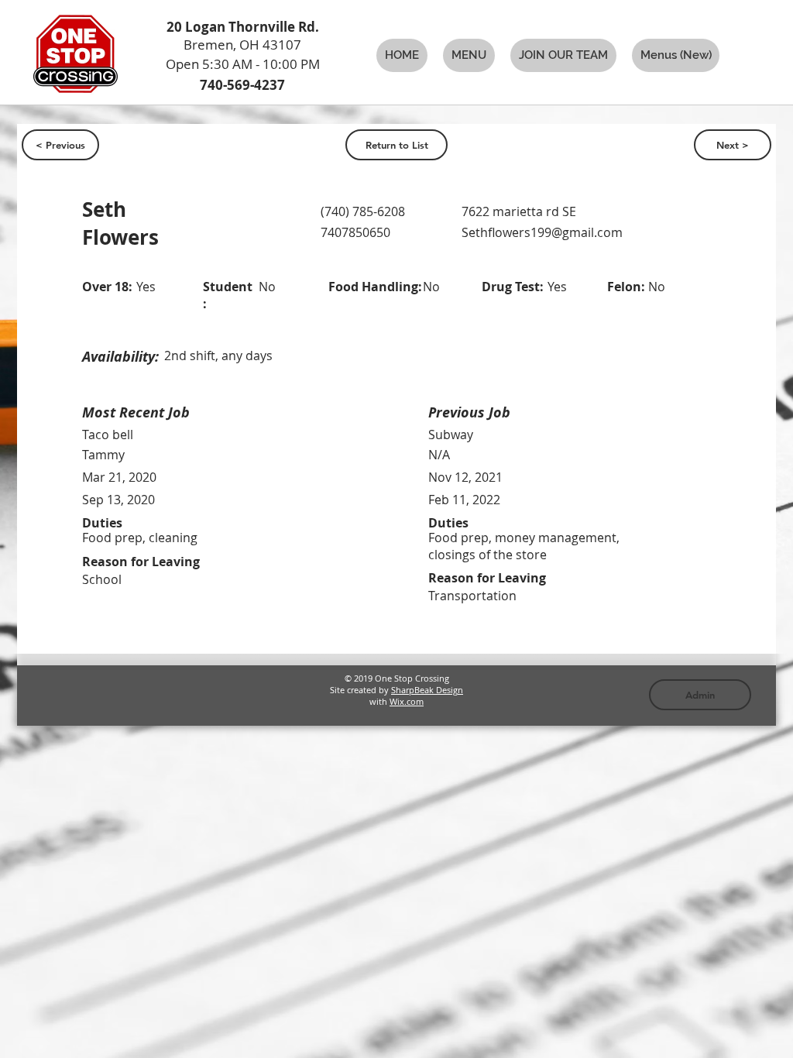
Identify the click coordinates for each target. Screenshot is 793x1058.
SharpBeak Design (427, 690)
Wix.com (407, 701)
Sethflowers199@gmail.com (542, 232)
